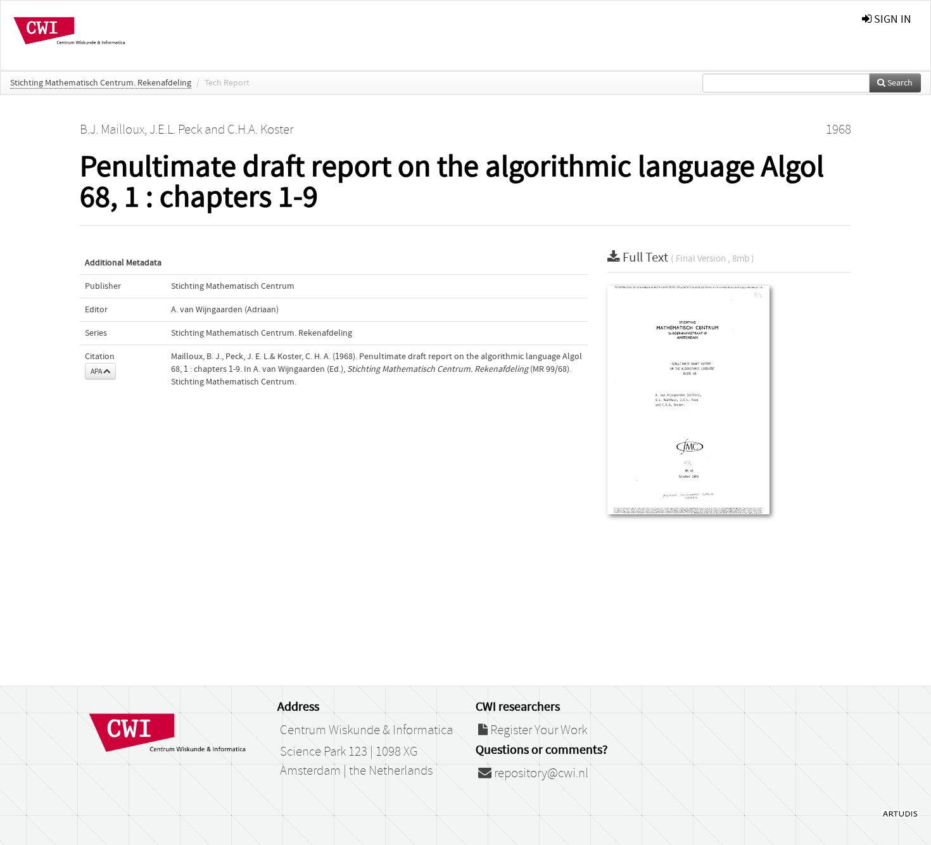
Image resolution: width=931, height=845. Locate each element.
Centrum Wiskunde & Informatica (366, 730)
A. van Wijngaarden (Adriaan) (225, 310)
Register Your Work (537, 730)
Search (899, 83)
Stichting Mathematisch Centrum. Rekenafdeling (100, 83)
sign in (891, 19)
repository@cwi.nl (539, 773)
